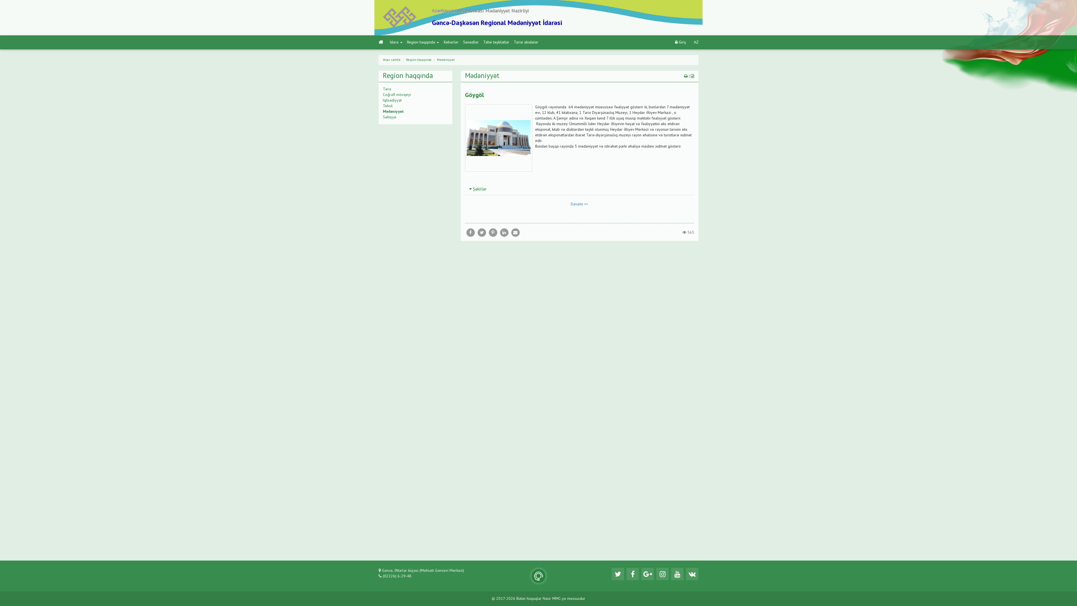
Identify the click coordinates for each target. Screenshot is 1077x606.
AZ (696, 42)
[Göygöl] (515, 232)
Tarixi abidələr (526, 42)
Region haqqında (421, 42)
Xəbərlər (451, 42)
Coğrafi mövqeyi (397, 95)
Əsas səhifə (392, 60)
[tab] (579, 189)
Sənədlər (471, 42)
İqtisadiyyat (392, 100)
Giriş (682, 42)
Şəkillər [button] (479, 189)
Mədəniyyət (446, 60)
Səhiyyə (389, 117)
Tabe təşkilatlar (496, 42)
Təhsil (388, 106)
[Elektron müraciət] (538, 576)
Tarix (387, 89)
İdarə (394, 42)
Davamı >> (579, 204)
